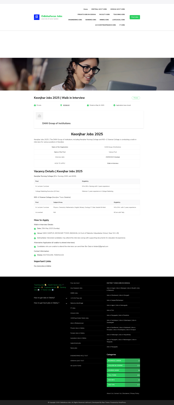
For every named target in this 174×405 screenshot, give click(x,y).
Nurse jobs (73, 348)
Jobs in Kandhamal (112, 327)
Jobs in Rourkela (124, 315)
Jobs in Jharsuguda (121, 305)
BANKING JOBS (91, 20)
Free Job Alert (75, 283)
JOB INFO (111, 380)
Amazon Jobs (74, 313)
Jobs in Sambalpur (112, 320)
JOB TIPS (111, 385)
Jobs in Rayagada (112, 315)
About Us (110, 393)
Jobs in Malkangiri (112, 335)
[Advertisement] (87, 44)
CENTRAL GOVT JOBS (99, 9)
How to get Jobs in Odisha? (44, 298)
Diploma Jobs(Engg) (76, 303)
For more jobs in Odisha (42, 266)
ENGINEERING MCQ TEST (79, 356)
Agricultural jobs (75, 343)
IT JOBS (122, 25)
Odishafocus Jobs (51, 16)
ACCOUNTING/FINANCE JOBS (105, 25)
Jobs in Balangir (121, 288)
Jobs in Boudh (131, 288)
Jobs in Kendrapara (119, 330)
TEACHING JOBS (119, 14)
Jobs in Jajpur (111, 305)
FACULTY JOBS (104, 14)
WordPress (122, 402)
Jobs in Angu (111, 288)
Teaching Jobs (39, 285)
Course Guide (113, 370)
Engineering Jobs (50, 287)
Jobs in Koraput (131, 330)
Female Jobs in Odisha (77, 333)
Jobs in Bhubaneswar (77, 323)
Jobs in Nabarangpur (124, 340)
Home (86, 9)
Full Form (112, 375)
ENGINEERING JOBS (75, 20)
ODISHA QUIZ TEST (77, 361)
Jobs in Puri (110, 310)
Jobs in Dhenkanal (112, 295)
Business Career (114, 361)
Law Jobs (37, 287)
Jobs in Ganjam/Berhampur (115, 300)
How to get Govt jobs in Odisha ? (46, 303)
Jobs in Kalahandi (124, 327)
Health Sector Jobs (55, 285)
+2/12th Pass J (75, 298)
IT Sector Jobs (46, 290)
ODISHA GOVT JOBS (117, 9)
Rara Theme (106, 402)
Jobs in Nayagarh (112, 340)
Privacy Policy (134, 393)
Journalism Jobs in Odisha (78, 338)
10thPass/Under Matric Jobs (79, 318)
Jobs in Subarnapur (125, 320)
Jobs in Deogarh (124, 295)
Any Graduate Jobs (76, 288)
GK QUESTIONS (75, 366)
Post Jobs (134, 17)
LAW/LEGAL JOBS (118, 20)
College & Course (115, 365)
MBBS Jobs (74, 293)
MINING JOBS (104, 20)
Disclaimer (126, 393)
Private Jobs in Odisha (77, 328)
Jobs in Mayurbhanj (125, 335)
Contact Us (117, 393)
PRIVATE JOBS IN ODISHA (87, 14)
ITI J (71, 308)
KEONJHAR (66, 105)
